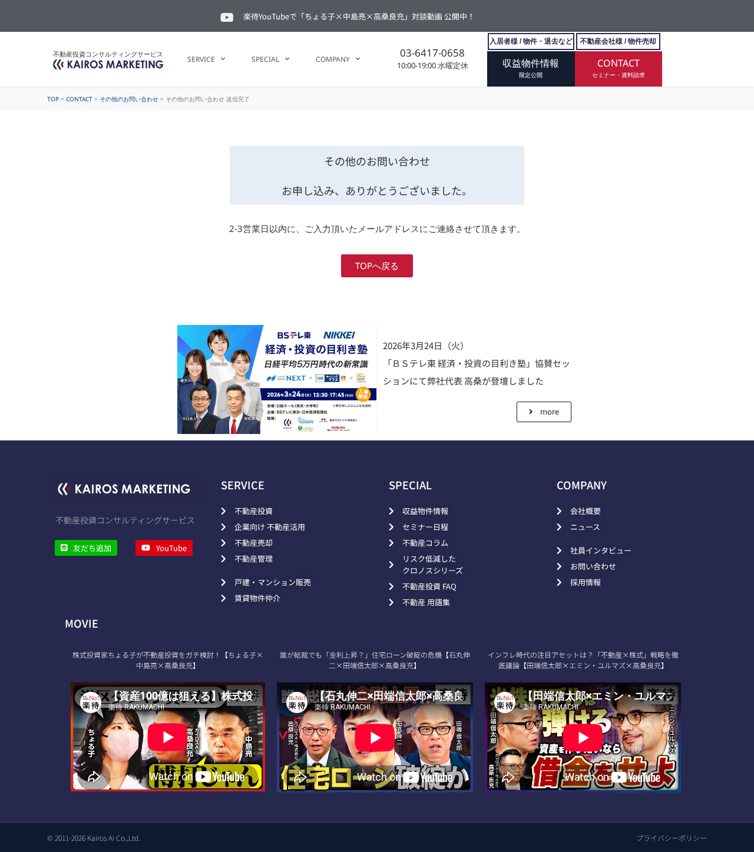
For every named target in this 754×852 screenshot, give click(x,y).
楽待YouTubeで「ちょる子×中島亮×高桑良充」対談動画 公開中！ (359, 16)
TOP (53, 99)
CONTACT (79, 99)
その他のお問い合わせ (129, 99)
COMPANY (333, 59)
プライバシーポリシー (671, 838)
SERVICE (201, 59)
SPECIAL (265, 59)
